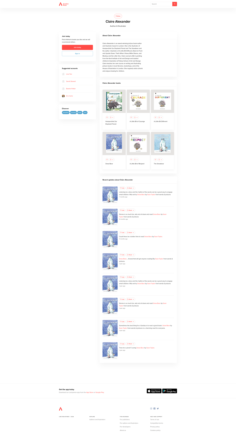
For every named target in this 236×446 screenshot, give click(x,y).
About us (123, 430)
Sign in (77, 54)
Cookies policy (155, 430)
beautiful (66, 112)
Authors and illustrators (97, 420)
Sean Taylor (151, 195)
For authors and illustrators (129, 423)
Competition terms (156, 423)
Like (123, 188)
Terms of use (154, 420)
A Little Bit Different (160, 121)
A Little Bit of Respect (137, 164)
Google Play (100, 392)
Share (130, 188)
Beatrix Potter (71, 89)
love (85, 112)
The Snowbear (159, 164)
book (79, 112)
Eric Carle (69, 96)
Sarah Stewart (71, 81)
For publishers (125, 420)
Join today (77, 47)
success (73, 112)
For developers (125, 427)
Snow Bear (109, 164)
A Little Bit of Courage (137, 121)
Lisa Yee (69, 74)
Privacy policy (155, 427)
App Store (89, 392)
